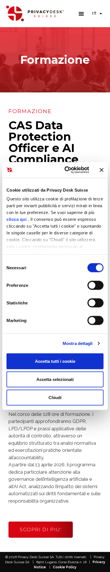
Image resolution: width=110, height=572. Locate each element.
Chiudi (55, 397)
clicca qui (16, 219)
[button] (81, 13)
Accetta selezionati (55, 379)
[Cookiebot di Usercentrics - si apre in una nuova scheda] (66, 170)
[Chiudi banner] (102, 170)
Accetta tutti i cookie (55, 361)
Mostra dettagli (78, 343)
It (94, 13)
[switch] (95, 285)
